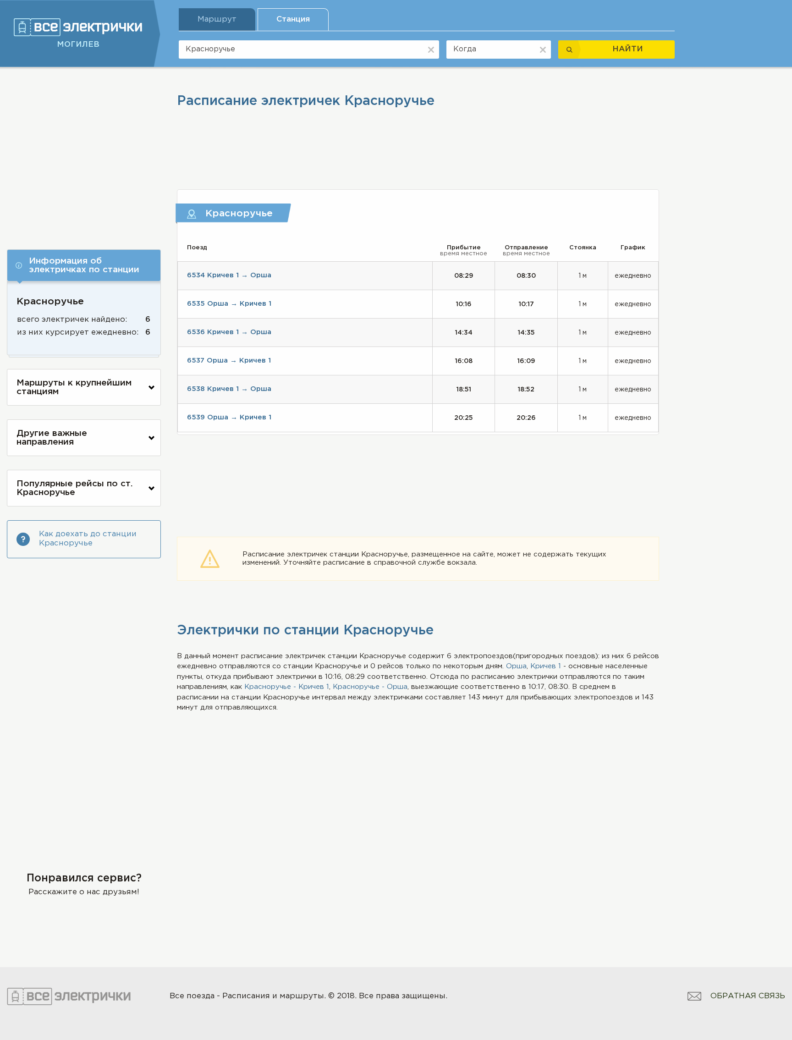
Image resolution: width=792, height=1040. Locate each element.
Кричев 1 (545, 666)
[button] (83, 265)
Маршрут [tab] (217, 19)
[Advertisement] (84, 154)
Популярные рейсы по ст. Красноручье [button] (74, 488)
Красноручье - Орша (370, 687)
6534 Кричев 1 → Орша (229, 275)
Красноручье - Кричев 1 (286, 687)
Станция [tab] (293, 19)
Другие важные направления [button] (51, 437)
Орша (516, 666)
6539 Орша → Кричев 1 (229, 417)
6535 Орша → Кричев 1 (229, 304)
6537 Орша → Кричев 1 (229, 360)
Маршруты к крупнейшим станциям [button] (74, 387)
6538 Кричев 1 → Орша (229, 389)
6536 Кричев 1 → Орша (229, 332)
